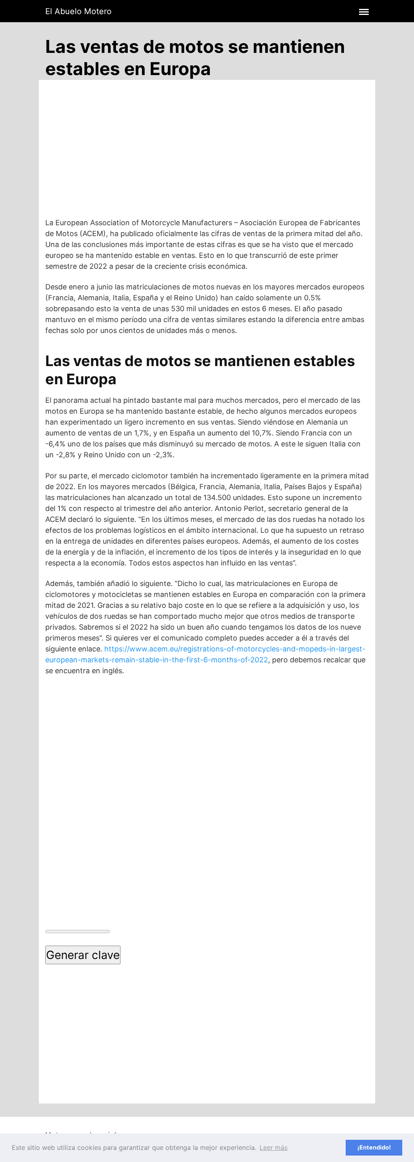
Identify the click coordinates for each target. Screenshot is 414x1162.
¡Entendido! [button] (374, 1147)
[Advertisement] (204, 155)
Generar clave (83, 955)
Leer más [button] (273, 1147)
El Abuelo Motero (78, 11)
